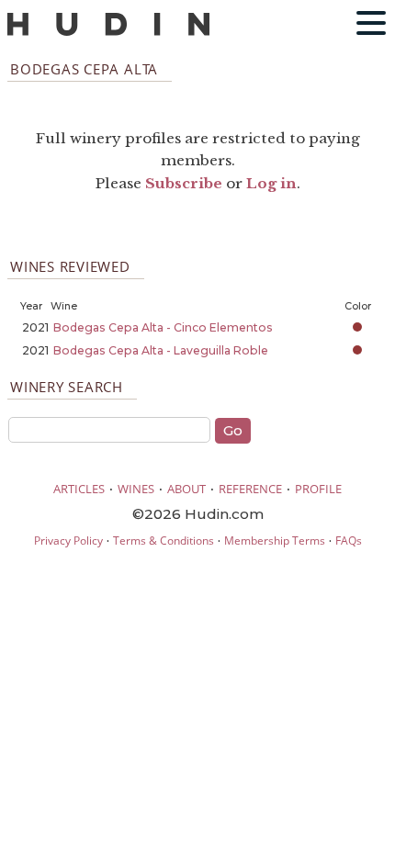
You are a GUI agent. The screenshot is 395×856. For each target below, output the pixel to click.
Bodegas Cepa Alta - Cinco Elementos (163, 327)
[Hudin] (108, 32)
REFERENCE (250, 488)
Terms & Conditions (163, 540)
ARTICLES (79, 488)
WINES (136, 488)
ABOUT (186, 488)
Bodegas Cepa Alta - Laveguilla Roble (160, 350)
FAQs (348, 540)
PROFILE (318, 488)
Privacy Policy (68, 540)
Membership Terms (274, 540)
